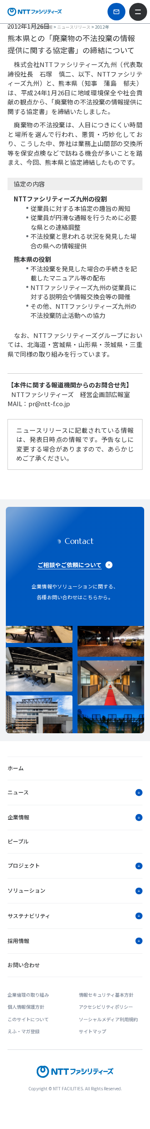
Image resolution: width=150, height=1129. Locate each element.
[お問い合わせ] (116, 11)
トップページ (18, 27)
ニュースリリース (73, 27)
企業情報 (44, 27)
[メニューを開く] (138, 11)
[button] (75, 792)
